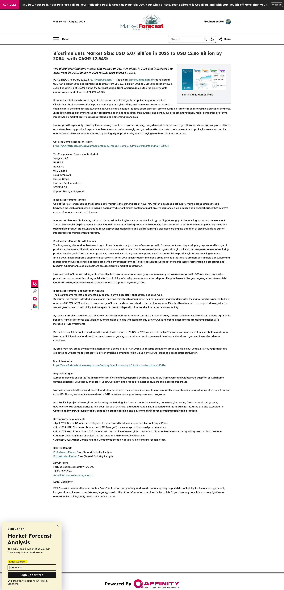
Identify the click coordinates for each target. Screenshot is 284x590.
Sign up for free (32, 575)
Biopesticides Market (65, 456)
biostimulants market (141, 79)
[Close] (57, 525)
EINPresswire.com (101, 79)
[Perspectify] (34, 291)
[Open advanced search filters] (212, 39)
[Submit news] (34, 284)
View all (276, 4)
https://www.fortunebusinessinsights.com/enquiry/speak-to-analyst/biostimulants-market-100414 (109, 365)
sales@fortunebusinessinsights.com (73, 475)
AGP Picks (9, 4)
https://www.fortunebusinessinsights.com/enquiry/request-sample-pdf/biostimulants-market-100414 (111, 145)
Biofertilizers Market (64, 452)
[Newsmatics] (34, 306)
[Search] (205, 39)
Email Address (17, 561)
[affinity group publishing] (34, 298)
